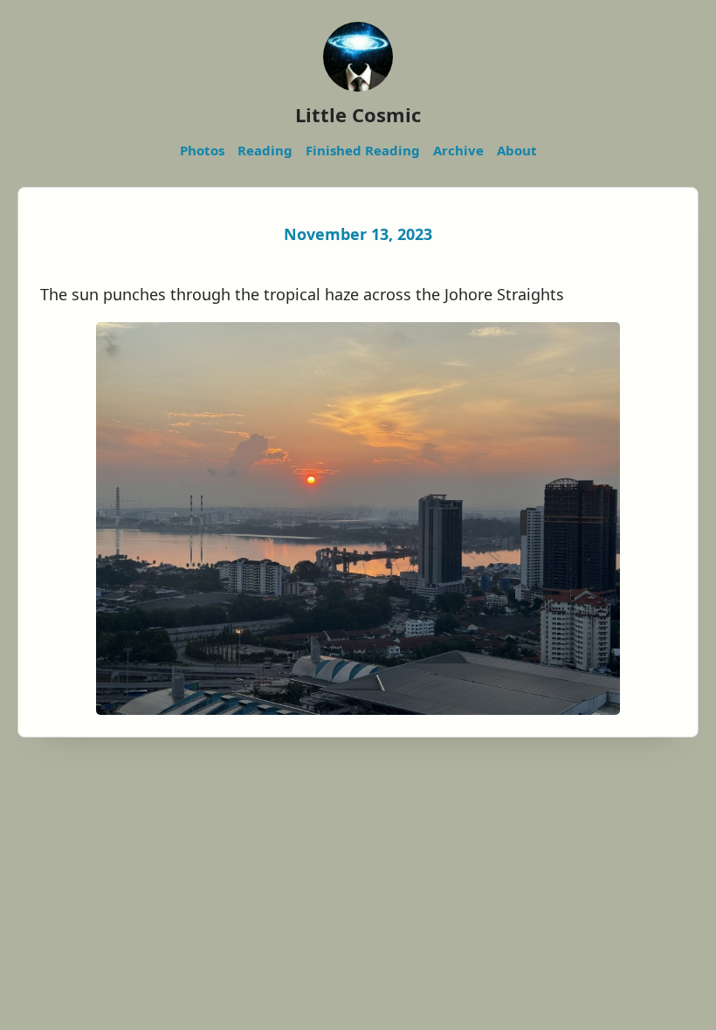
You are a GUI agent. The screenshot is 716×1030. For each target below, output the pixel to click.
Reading (265, 150)
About (517, 150)
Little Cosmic (358, 114)
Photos (202, 150)
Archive (458, 150)
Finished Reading (363, 150)
